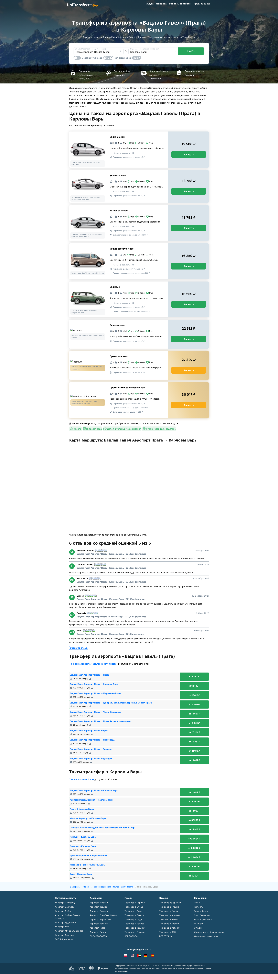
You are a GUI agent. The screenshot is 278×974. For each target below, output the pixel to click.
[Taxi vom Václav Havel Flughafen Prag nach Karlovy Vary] (145, 956)
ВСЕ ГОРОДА (131, 936)
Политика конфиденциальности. (190, 968)
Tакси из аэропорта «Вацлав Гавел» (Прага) (93, 663)
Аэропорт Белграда (64, 907)
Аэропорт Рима (97, 928)
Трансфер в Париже (135, 902)
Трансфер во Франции (170, 902)
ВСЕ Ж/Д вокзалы (64, 939)
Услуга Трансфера (156, 3)
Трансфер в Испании (169, 928)
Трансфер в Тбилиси (135, 928)
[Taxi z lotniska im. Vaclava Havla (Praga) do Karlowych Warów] (125, 956)
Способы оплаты (202, 915)
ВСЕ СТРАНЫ (165, 936)
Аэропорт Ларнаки (64, 935)
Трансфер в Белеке (134, 915)
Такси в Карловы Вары (81, 779)
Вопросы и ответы (180, 3)
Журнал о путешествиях (206, 936)
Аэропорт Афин (62, 926)
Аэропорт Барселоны (100, 919)
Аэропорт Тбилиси (99, 907)
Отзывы (198, 928)
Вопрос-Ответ (201, 911)
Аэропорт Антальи (99, 902)
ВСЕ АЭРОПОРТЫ (98, 936)
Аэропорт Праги (98, 932)
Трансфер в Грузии (168, 911)
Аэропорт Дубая (63, 911)
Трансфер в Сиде (133, 919)
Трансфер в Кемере (134, 923)
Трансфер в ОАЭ (167, 932)
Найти (191, 51)
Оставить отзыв (79, 647)
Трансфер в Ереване (135, 932)
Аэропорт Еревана (99, 923)
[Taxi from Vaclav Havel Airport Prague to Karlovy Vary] (132, 956)
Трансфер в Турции (169, 907)
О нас (197, 902)
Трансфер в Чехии (168, 919)
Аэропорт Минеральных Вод (69, 931)
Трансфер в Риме (133, 911)
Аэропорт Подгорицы (65, 902)
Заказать (188, 154)
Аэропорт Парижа (99, 911)
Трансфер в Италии (169, 923)
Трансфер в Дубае (134, 907)
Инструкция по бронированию (209, 932)
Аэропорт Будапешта (65, 922)
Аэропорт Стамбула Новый (103, 915)
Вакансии (198, 923)
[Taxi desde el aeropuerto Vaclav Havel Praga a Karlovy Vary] (152, 956)
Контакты (198, 907)
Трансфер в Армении (169, 915)
